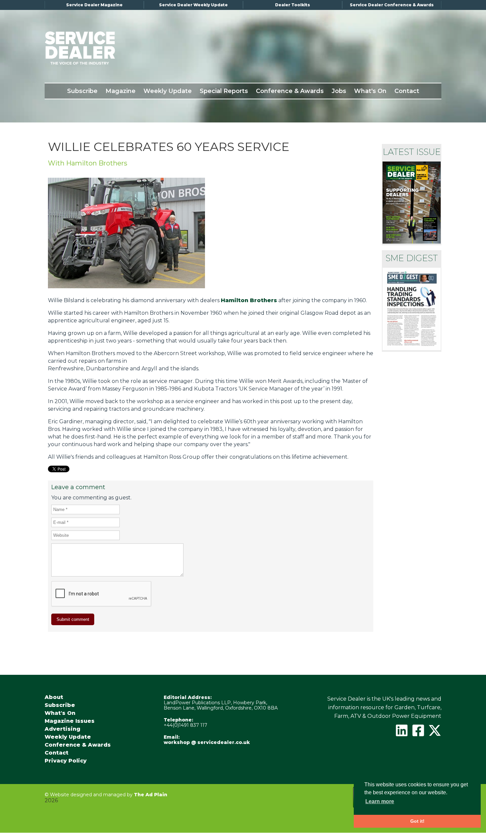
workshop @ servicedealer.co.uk (207, 742)
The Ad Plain (150, 795)
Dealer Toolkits (292, 4)
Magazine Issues (70, 721)
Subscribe (82, 91)
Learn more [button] (379, 801)
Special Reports (224, 91)
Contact (406, 91)
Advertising (62, 729)
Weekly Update (167, 91)
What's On (370, 91)
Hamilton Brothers (249, 300)
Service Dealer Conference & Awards (392, 4)
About (54, 697)
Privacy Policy (66, 761)
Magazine (120, 91)
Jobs (339, 91)
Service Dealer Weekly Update (193, 4)
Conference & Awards (290, 91)
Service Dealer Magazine (94, 4)
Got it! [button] (417, 821)
